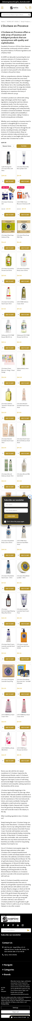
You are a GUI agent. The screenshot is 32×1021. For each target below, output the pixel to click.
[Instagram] (22, 925)
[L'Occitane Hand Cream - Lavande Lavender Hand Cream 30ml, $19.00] (8, 635)
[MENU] (2, 8)
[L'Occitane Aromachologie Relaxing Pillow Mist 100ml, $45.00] (8, 600)
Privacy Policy (5, 1004)
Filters (23, 146)
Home (3, 21)
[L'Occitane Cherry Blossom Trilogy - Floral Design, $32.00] (8, 359)
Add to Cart (10, 181)
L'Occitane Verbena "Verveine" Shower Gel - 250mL (8, 405)
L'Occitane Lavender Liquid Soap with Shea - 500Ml (23, 646)
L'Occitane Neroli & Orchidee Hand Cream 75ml (8, 440)
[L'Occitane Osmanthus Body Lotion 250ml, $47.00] (24, 260)
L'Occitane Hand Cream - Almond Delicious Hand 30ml (23, 440)
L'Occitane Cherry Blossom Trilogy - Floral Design (8, 370)
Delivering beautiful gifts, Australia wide (16, 2)
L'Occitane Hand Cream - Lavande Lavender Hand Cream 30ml (8, 646)
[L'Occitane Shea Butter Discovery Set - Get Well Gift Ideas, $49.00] (24, 671)
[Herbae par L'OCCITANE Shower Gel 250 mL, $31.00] (24, 326)
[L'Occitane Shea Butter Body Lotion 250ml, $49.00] (8, 532)
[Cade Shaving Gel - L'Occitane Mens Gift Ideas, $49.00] (8, 158)
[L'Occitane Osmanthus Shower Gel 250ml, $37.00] (8, 260)
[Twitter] (8, 925)
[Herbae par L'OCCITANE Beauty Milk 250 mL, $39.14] (8, 326)
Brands (7, 974)
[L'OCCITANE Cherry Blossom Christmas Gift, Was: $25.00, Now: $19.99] (24, 193)
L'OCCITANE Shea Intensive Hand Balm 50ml (22, 542)
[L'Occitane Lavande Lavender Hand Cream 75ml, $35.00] (24, 600)
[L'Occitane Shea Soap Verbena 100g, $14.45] (8, 226)
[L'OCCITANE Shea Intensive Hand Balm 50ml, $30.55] (24, 532)
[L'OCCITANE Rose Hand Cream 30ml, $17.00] (24, 706)
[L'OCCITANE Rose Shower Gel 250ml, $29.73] (24, 739)
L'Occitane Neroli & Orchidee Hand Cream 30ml (23, 405)
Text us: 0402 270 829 (20, 1017)
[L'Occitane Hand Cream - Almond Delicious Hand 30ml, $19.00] (24, 430)
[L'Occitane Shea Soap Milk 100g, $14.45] (24, 226)
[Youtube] (17, 925)
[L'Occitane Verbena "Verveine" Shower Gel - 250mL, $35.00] (8, 395)
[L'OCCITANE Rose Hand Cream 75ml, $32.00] (8, 706)
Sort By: (3, 142)
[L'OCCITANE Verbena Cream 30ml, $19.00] (24, 293)
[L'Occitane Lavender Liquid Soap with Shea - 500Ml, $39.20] (24, 635)
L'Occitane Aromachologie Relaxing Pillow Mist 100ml (8, 611)
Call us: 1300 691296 (10, 955)
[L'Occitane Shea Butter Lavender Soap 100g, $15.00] (8, 671)
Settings (15, 1008)
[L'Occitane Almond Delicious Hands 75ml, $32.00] (8, 465)
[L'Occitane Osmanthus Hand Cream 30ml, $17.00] (8, 293)
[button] (30, 497)
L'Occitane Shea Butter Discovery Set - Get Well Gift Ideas (23, 681)
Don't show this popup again (15, 521)
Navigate (8, 964)
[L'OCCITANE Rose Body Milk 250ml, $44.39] (8, 739)
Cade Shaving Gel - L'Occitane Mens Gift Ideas (7, 168)
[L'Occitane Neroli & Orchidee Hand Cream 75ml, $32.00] (8, 430)
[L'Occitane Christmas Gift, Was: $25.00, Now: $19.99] (8, 193)
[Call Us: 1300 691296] (26, 8)
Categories (9, 969)
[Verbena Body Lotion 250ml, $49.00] (24, 359)
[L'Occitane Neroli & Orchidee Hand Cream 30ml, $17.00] (24, 395)
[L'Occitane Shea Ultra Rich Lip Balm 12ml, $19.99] (24, 158)
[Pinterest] (13, 925)
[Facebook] (3, 925)
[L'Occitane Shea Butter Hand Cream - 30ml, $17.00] (8, 567)
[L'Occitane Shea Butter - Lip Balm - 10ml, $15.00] (24, 567)
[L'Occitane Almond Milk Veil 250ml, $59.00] (24, 465)
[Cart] (30, 8)
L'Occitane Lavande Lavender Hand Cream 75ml (23, 611)
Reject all (15, 1012)
